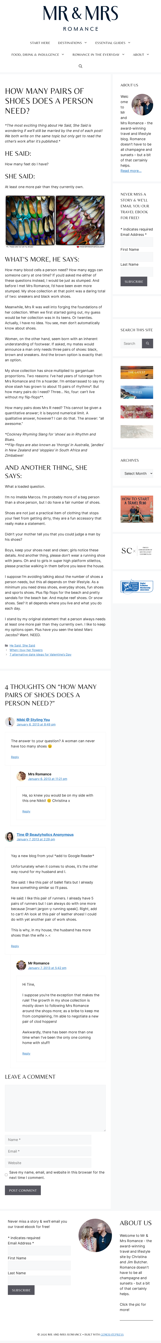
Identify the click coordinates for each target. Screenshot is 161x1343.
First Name (130, 249)
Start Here (40, 43)
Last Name (129, 264)
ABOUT (138, 54)
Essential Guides (110, 43)
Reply (15, 757)
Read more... (131, 171)
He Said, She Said (22, 645)
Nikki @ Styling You (33, 720)
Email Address (134, 234)
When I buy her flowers (26, 650)
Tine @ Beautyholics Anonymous (45, 835)
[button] (80, 66)
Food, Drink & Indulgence (35, 54)
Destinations (70, 43)
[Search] (147, 343)
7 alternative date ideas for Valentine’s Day (40, 654)
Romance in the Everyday (96, 54)
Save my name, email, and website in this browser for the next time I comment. (56, 1175)
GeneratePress (112, 1334)
